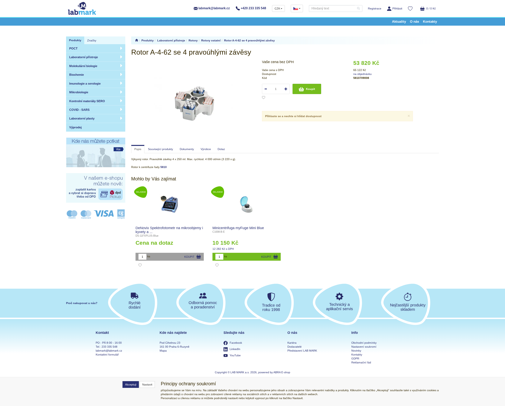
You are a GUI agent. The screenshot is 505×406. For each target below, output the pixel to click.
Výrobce (206, 149)
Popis (137, 149)
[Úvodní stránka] (136, 40)
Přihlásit (397, 8)
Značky (91, 40)
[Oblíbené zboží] (410, 9)
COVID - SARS (79, 109)
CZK (277, 8)
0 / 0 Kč (431, 8)
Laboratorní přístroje (83, 57)
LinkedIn (235, 349)
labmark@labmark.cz (214, 8)
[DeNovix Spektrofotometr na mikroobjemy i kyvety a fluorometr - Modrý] (169, 204)
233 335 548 (109, 346)
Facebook (236, 342)
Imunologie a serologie (85, 83)
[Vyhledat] (358, 8)
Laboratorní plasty (81, 118)
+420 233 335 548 (253, 8)
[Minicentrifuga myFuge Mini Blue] (246, 204)
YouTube (235, 355)
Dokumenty (187, 149)
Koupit (310, 89)
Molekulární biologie (83, 66)
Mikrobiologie (78, 92)
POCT (73, 48)
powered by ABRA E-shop (274, 372)
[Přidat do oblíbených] (263, 98)
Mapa (163, 350)
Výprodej (75, 127)
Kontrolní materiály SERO (87, 101)
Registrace (374, 8)
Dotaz (221, 149)
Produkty (75, 40)
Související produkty (160, 149)
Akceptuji (130, 384)
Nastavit (147, 384)
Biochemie (76, 74)
